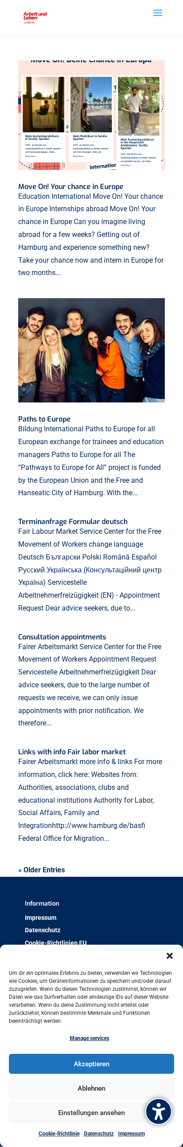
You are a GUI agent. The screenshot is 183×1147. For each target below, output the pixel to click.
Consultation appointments (62, 637)
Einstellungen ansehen (91, 1113)
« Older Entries (41, 870)
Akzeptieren (91, 1064)
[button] (169, 955)
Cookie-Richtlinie (59, 1134)
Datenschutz (99, 1134)
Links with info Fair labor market (72, 752)
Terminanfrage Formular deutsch (72, 521)
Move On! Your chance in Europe (70, 186)
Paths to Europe (44, 419)
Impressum (131, 1134)
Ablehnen (91, 1088)
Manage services (89, 1038)
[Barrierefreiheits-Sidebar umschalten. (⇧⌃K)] (158, 1111)
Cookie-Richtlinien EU (56, 942)
